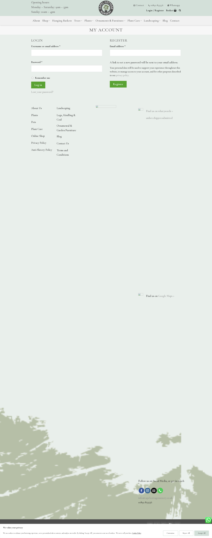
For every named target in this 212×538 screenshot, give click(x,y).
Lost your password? (42, 92)
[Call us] (160, 491)
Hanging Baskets (62, 20)
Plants (88, 20)
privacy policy (122, 75)
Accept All (201, 533)
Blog (165, 20)
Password (41, 62)
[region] (106, 531)
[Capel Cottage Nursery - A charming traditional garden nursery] (106, 8)
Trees (77, 20)
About (36, 20)
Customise (171, 533)
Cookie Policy (136, 533)
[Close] (209, 525)
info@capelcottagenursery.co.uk (155, 498)
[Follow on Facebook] (141, 491)
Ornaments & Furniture (110, 20)
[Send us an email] (154, 491)
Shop (45, 20)
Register (118, 84)
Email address (122, 46)
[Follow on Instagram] (148, 491)
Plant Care (133, 20)
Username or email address (50, 46)
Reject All (186, 533)
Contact (174, 20)
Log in (38, 85)
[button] (171, 10)
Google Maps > (166, 296)
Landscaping (151, 20)
